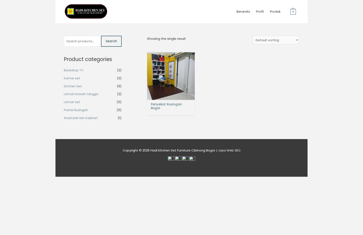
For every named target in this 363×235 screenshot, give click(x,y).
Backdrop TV (73, 70)
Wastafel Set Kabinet (81, 118)
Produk (275, 11)
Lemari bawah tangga (81, 94)
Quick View (171, 96)
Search (111, 41)
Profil (260, 11)
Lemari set (72, 102)
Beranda (243, 11)
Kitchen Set (73, 86)
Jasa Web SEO (229, 150)
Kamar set (72, 78)
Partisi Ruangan (76, 110)
